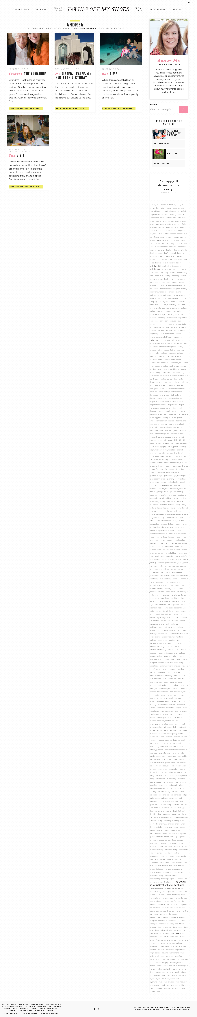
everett (181, 437)
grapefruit (163, 495)
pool (186, 737)
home (178, 524)
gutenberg (154, 501)
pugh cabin (182, 756)
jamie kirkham (171, 553)
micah (178, 640)
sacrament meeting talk (167, 785)
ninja (170, 695)
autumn (163, 237)
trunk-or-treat (172, 937)
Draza (183, 411)
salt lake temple (178, 791)
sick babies (159, 817)
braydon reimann (165, 285)
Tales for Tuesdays (35, 1006)
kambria (161, 575)
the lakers (158, 901)
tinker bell (159, 930)
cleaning (180, 350)
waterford (178, 956)
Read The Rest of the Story (24, 108)
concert (167, 356)
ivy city (165, 550)
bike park (171, 263)
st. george (163, 840)
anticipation (171, 224)
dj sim (162, 395)
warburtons (174, 953)
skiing (160, 821)
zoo (158, 991)
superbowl (168, 853)
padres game (155, 714)
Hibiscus (172, 153)
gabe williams (167, 472)
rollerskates (160, 779)
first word (181, 456)
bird (177, 263)
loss (181, 617)
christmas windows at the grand (163, 347)
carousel (173, 321)
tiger (159, 927)
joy (158, 572)
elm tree (172, 427)
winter (183, 972)
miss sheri (172, 650)
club (158, 353)
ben (158, 259)
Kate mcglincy (165, 579)
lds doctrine (179, 598)
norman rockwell (166, 698)
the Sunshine (27, 73)
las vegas (169, 598)
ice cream (175, 543)
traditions (177, 930)
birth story (167, 269)
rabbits (169, 759)
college (164, 353)
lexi (184, 608)
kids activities (174, 585)
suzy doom (170, 856)
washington (160, 956)
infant (177, 546)
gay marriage (179, 476)
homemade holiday (172, 530)
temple (181, 866)
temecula (173, 866)
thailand (173, 875)
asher (160, 234)
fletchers (173, 459)
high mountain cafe (169, 517)
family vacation (169, 450)
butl (173, 301)
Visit (17, 155)
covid (172, 369)
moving (184, 666)
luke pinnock (165, 621)
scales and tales (161, 798)
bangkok (161, 250)
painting (173, 714)
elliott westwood (161, 427)
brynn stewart (168, 298)
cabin (184, 305)
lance (183, 595)
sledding (167, 821)
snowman (168, 827)
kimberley (159, 588)
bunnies (184, 298)
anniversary (161, 224)
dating (185, 382)
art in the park (168, 230)
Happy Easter (162, 163)
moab (183, 650)
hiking (175, 521)
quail (158, 759)
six (151, 821)
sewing (181, 808)
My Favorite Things (68, 29)
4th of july (154, 205)
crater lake (166, 372)
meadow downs (168, 637)
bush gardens (165, 301)
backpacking (169, 243)
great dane (182, 495)
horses (162, 540)
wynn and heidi (174, 979)
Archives (41, 9)
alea (182, 208)
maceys (175, 621)
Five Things (32, 29)
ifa (162, 546)
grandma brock (170, 488)
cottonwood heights (171, 366)
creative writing (178, 372)
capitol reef (183, 318)
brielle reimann (166, 289)
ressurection (173, 769)
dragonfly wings (163, 398)
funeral (171, 469)
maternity (175, 634)
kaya (152, 582)
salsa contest (160, 788)
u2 (180, 940)
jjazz (179, 563)
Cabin (13, 1011)
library (158, 611)
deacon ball (174, 385)
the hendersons (177, 891)
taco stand (179, 859)
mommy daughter (165, 653)
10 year (163, 205)
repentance (162, 769)
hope (178, 537)
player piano (166, 733)
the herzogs (166, 895)
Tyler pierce (161, 940)
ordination (170, 708)
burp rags (154, 301)
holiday (171, 524)
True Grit (162, 937)
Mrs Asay (154, 669)
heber (160, 511)
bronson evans (175, 292)
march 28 (167, 630)
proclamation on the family (176, 750)
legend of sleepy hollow (175, 601)
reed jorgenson (168, 766)
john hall (163, 566)
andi (175, 218)
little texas (175, 614)
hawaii (173, 508)
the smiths (180, 911)
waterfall (169, 956)
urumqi (162, 946)
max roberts (155, 637)
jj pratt (185, 563)
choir (162, 334)
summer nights (180, 846)
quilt (163, 759)
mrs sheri (180, 669)
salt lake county (164, 791)
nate (164, 679)
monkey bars (179, 653)
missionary (161, 650)
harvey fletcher (163, 508)
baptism (169, 250)
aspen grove (182, 234)
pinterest (182, 727)
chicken (153, 327)
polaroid (169, 737)
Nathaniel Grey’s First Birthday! (174, 132)
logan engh (161, 617)
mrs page (171, 669)
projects (162, 753)
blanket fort (174, 272)
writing (182, 975)
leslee (160, 608)
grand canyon (174, 485)
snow (177, 824)
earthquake (175, 414)
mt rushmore (159, 672)
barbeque (159, 253)
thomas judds (172, 924)
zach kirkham (179, 988)
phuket (165, 724)
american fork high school (172, 214)
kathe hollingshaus (180, 579)
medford (179, 637)
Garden (177, 9)
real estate (171, 762)
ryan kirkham (168, 782)
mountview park (166, 666)
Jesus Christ (182, 559)
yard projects (169, 982)
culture (181, 376)
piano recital (180, 724)
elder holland (180, 421)
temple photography (174, 869)
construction (176, 359)
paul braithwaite (175, 717)
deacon (165, 385)
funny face (180, 469)
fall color (159, 443)
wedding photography (159, 962)
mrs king (162, 669)
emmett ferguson (162, 434)
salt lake (178, 788)
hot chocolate (179, 540)
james (184, 550)
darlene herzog (175, 382)
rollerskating (171, 779)
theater (180, 879)
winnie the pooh (173, 972)
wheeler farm (169, 966)
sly (156, 824)
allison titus (158, 211)
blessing (183, 272)
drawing (175, 411)
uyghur (183, 946)
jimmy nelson (170, 563)
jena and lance (160, 559)
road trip (164, 775)
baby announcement (170, 240)
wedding (166, 959)
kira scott (160, 592)
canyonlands (172, 318)
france (160, 466)
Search (153, 104)
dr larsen (158, 414)
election (164, 424)
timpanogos (177, 927)
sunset (159, 853)
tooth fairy (168, 930)
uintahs (185, 940)
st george (164, 843)
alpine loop (169, 211)
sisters (185, 817)
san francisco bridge (179, 795)
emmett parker (177, 434)
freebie (167, 466)
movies (177, 666)
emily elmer (163, 430)
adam (163, 208)
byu (179, 305)
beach (161, 256)
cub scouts (172, 376)
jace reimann (175, 550)
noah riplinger (178, 695)
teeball (165, 866)
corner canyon (175, 363)
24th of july (171, 205)
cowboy (157, 372)
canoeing (161, 318)
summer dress (166, 846)
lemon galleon (173, 604)
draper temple (165, 411)
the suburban (163, 917)
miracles (171, 646)
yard (160, 982)
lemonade (162, 604)
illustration (169, 546)
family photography (158, 446)
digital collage (164, 392)
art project (179, 230)
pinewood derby (170, 727)
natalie (182, 675)
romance (181, 779)
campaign (161, 314)
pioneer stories (166, 730)
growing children (166, 498)
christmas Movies (163, 343)
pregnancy (166, 743)
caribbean (154, 321)
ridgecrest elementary (177, 772)
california (175, 308)
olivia (160, 704)
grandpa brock (162, 492)
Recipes (24, 1009)
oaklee (160, 701)
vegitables (179, 949)
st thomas (173, 843)
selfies (184, 804)
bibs (152, 263)
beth (185, 259)
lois (168, 617)
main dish (165, 624)
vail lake (161, 949)
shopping (166, 814)
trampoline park (166, 933)
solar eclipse (162, 830)
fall (180, 440)
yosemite (170, 985)
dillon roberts (176, 392)
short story (176, 814)
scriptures (177, 804)
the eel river (170, 888)
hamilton (163, 505)
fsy (166, 469)
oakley (166, 701)
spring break (169, 837)
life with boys (168, 611)
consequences (164, 359)
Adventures (22, 9)
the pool (182, 904)
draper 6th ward (163, 401)
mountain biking (176, 663)
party (165, 717)
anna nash (170, 221)
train (184, 930)
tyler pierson (172, 940)
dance (169, 379)
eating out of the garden (172, 417)
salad (181, 785)
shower (184, 814)
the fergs (166, 891)
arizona (178, 227)
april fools (182, 224)
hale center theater (174, 501)
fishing (165, 459)
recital (158, 766)
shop (159, 814)
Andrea (75, 24)
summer (182, 843)
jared (181, 553)
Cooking (39, 1011)
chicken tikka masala (166, 327)
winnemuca (160, 972)
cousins (166, 369)
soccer (175, 827)
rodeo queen (181, 775)
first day (169, 453)
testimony (159, 875)
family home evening (179, 443)
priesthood (172, 746)
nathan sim (172, 679)
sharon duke (166, 811)
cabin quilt (166, 308)
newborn (175, 685)
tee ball (158, 866)
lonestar (175, 617)
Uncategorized (29, 1013)
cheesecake (169, 324)
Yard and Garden (49, 1013)
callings (184, 308)
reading (162, 762)
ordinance (161, 708)
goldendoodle (172, 482)
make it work (176, 624)
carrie (180, 321)
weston (160, 966)
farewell (180, 450)
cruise (156, 376)
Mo (178, 650)
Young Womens (181, 985)
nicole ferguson (160, 695)
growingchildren (181, 498)
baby (159, 240)
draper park (177, 408)
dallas (163, 379)
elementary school (176, 424)
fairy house (168, 440)
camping (170, 314)
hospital (170, 540)
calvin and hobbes (164, 311)
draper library (165, 408)
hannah (171, 505)
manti (159, 630)
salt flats (170, 788)
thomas (162, 924)
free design (176, 466)
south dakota (174, 833)
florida (180, 459)
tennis (177, 872)
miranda (179, 646)
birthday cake (175, 266)
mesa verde (162, 640)
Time (109, 73)
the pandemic (172, 904)
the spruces (173, 914)
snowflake (158, 827)
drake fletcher (176, 398)
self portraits (155, 808)
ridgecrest (163, 772)
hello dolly (164, 514)
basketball (181, 253)
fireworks (161, 453)
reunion (183, 769)
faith (175, 440)
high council (155, 517)
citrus (160, 350)
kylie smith (154, 595)
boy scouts (166, 282)
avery (170, 237)
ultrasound (154, 943)
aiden (169, 208)
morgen (182, 656)
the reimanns (167, 908)
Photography (157, 9)
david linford (155, 385)
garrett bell (168, 476)
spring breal (180, 837)
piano (171, 724)
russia (158, 782)
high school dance (164, 521)
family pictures (174, 446)
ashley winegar (169, 234)
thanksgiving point (168, 879)
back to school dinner (159, 247)
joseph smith (173, 566)
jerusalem (172, 559)
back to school (181, 243)
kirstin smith (170, 592)
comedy (159, 356)
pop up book (164, 740)
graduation (163, 485)
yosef (163, 985)
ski (155, 821)
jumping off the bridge (170, 572)
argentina (169, 227)
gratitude (172, 495)
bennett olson (166, 259)
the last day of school (172, 901)
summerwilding (170, 850)
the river (177, 908)
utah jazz (175, 946)
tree (182, 933)
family (166, 443)
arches (161, 227)
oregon (178, 708)
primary (181, 746)
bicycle (158, 263)
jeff (184, 556)
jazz (172, 556)
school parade (162, 801)
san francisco (164, 795)
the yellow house (176, 917)
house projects (163, 543)
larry (162, 598)
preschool (177, 743)
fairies (160, 440)
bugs (177, 298)
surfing (176, 853)
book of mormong (171, 279)
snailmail (163, 824)
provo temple (178, 753)
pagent (165, 714)
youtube (169, 988)
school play (173, 801)
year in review (181, 982)
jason (186, 553)
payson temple (168, 721)
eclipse (171, 421)
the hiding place (178, 895)
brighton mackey (180, 289)
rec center (181, 762)
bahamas (181, 247)
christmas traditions (179, 343)
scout (158, 804)
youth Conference (157, 988)
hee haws (168, 511)
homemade (179, 527)
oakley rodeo (176, 701)
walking (165, 953)
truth (182, 937)
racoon (181, 759)
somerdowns (173, 830)
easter (184, 414)
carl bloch (164, 321)
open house (181, 704)
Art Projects (25, 1011)
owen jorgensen (167, 711)
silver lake (178, 817)
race (175, 759)
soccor (182, 827)
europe (168, 437)
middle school (169, 643)
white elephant (164, 969)
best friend (178, 259)
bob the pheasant (179, 276)
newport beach (179, 688)
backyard (172, 247)
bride (156, 289)
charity (160, 324)
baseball (172, 253)
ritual (158, 775)
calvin (152, 311)
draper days (172, 405)
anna (162, 221)
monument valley (170, 656)
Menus (50, 1011)
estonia (161, 437)
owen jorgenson (181, 711)
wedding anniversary (179, 959)
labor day (166, 595)
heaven (153, 511)
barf (166, 253)
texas (167, 875)
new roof (173, 692)
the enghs (180, 888)
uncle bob (171, 943)
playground (177, 733)
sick (152, 817)
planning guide (179, 730)
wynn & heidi (161, 979)
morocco (176, 659)
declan (174, 388)
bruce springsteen (165, 295)
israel (159, 550)
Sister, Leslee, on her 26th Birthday (73, 75)
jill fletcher (159, 563)
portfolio (173, 740)
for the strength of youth (173, 463)
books (182, 279)
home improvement (165, 527)
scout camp (166, 804)
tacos (171, 859)
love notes (154, 621)
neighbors (166, 685)
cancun (179, 314)
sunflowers (183, 850)
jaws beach (154, 556)
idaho (158, 546)
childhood (180, 327)
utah (168, 946)
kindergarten (170, 588)
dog (167, 395)
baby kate (159, 243)
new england (166, 688)
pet (177, 721)
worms (174, 975)
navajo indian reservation (173, 682)
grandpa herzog (176, 492)
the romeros (161, 911)
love (185, 617)
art (183, 227)
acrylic (180, 205)
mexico (171, 640)
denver (181, 388)
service (173, 808)
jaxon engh (165, 556)
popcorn (153, 740)
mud (168, 672)
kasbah (180, 575)
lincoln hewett (180, 611)
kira (178, 588)
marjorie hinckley (179, 630)
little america (164, 614)
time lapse (167, 927)
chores (178, 334)
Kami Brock (171, 575)
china (176, 330)
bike (164, 263)
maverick (184, 634)
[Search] (183, 109)
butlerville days (161, 305)
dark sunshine (161, 382)
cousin (183, 366)
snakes (171, 824)
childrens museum (165, 330)
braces (174, 282)
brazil (175, 285)
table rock (164, 859)
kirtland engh (182, 592)
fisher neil (158, 459)
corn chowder (162, 363)
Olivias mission (169, 704)
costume (158, 366)
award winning (180, 237)
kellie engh (160, 582)
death (162, 388)
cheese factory (181, 324)
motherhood (163, 663)
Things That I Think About (110, 29)
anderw (169, 218)
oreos (185, 708)
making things (169, 627)
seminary (165, 808)
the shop (170, 911)
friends (185, 466)
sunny (152, 853)
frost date (159, 469)
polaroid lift (178, 737)
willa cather (176, 969)
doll (172, 395)
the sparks (163, 914)
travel (177, 933)
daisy (157, 379)
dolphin (178, 395)
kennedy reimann (173, 582)
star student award (175, 840)
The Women (87, 29)
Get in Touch (9, 1004)
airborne (176, 208)
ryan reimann (180, 782)
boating (167, 276)
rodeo (172, 775)
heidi (175, 511)
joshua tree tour (177, 569)
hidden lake (183, 514)
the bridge (168, 882)
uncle (163, 943)
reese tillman (181, 766)
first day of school (168, 456)
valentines (170, 949)
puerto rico (172, 756)
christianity (178, 337)
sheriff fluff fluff (178, 811)
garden (177, 472)
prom (169, 753)
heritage (173, 514)
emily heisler (174, 430)
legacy (162, 601)
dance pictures (179, 379)
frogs (152, 469)
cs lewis (163, 376)
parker (159, 717)
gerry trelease (180, 479)
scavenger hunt (175, 798)
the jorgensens (167, 898)
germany (170, 479)
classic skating (169, 350)
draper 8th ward (177, 401)
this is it (173, 920)
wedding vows (175, 962)
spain (182, 833)
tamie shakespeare (178, 862)
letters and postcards (173, 608)
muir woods (176, 672)
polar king (160, 737)
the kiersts (179, 898)
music (176, 675)
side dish (168, 817)
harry (178, 505)
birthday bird (163, 266)
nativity (181, 679)
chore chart (169, 334)
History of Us (48, 29)
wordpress (166, 975)
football (160, 463)
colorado (172, 353)
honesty (171, 537)
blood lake (159, 276)
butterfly (172, 305)
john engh (154, 566)
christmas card (165, 340)
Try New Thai (161, 143)
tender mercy (168, 872)
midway (180, 643)
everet (174, 437)
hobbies (164, 524)
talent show (164, 862)
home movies (174, 534)
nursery (178, 698)
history (181, 521)
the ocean (161, 904)
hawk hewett (182, 508)
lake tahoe (176, 595)
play (157, 733)
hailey (162, 501)
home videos (161, 537)
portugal (181, 740)
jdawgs (179, 556)
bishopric (176, 269)
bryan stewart (179, 295)
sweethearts (181, 856)
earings (167, 414)
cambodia (177, 311)
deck (168, 388)
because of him (172, 256)
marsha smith (164, 634)
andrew (181, 218)
